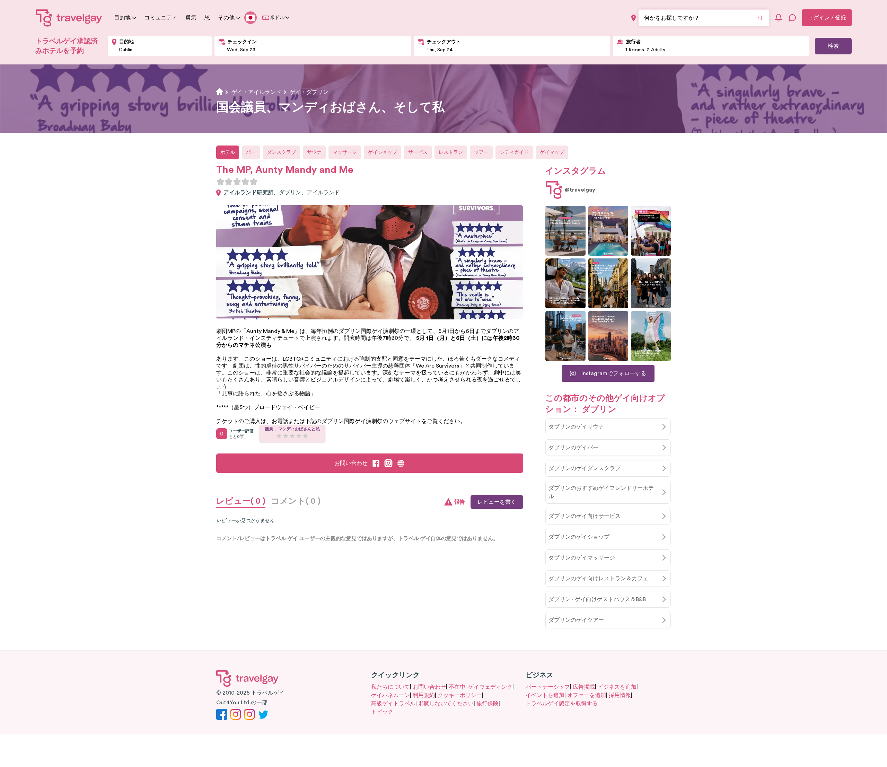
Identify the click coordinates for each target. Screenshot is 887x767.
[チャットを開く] (792, 18)
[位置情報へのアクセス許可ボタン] (633, 18)
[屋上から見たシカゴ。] (565, 336)
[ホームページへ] (69, 18)
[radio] (220, 181)
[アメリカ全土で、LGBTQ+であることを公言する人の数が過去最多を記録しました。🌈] (651, 231)
